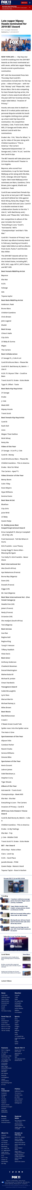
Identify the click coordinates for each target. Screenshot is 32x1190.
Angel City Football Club (20, 1038)
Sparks (16, 1043)
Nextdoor (3, 1101)
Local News (5, 954)
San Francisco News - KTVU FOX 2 (20, 1121)
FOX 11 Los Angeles (5, 30)
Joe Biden (17, 1097)
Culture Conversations (5, 1080)
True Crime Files (5, 1058)
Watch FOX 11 (20, 1048)
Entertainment (14, 30)
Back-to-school (5, 1024)
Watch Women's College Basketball (19, 1155)
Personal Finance (5, 1122)
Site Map (3, 1163)
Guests (3, 1019)
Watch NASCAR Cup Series (20, 1145)
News (3, 993)
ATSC (2, 1155)
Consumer (4, 1005)
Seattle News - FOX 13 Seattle (20, 1128)
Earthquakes (18, 1003)
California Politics (19, 1091)
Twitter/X (3, 1103)
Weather (18, 993)
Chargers (17, 1021)
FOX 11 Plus (4, 1157)
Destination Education (4, 1070)
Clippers (17, 1024)
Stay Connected (5, 1090)
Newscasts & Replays (18, 1054)
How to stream (5, 1105)
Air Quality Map (19, 1001)
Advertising (4, 1146)
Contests (3, 1135)
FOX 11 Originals (5, 1050)
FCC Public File (5, 1148)
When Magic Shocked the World (6, 1067)
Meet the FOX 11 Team (5, 1137)
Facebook (4, 1093)
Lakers (16, 1022)
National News (5, 1001)
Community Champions (4, 1063)
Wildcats (17, 1030)
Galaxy (16, 1041)
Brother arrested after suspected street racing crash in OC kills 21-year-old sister (11, 966)
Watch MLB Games (20, 1142)
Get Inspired (4, 1073)
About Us (4, 1133)
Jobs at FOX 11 (5, 1144)
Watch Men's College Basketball (19, 1152)
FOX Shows (4, 1142)
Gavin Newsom (19, 1099)
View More (26, 954)
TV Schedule (4, 1140)
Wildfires (17, 1010)
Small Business (5, 1120)
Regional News (18, 1117)
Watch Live (24, 2)
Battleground (18, 1103)
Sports (17, 1016)
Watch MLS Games (20, 1161)
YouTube (3, 1099)
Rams (16, 1019)
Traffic (16, 997)
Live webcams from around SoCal (20, 1059)
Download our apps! (6, 1106)
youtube (19, 1172)
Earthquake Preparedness (18, 1005)
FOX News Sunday (6, 1011)
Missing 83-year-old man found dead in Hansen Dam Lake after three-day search (20, 921)
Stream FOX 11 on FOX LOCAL (19, 1050)
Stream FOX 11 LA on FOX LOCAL (14, 878)
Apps (16, 1057)
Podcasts (3, 1108)
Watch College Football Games (19, 1139)
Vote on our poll (5, 1028)
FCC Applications (5, 1150)
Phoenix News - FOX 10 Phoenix (19, 1124)
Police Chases (5, 999)
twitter (13, 1172)
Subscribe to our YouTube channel (15, 936)
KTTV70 (3, 1084)
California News (5, 997)
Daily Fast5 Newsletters (4, 1111)
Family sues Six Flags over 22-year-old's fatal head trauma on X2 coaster (21, 928)
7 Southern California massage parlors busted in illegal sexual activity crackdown (20, 900)
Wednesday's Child (6, 1056)
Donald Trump (18, 1095)
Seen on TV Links (5, 1026)
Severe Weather (19, 1008)
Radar (16, 999)
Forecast (17, 995)
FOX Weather (18, 1012)
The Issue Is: (4, 1052)
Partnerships (4, 1161)
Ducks (16, 1034)
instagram (16, 1172)
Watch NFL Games (20, 1137)
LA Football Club (19, 1036)
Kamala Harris (18, 1101)
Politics (3, 1009)
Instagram (4, 1095)
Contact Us (4, 1159)
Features (4, 1048)
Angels (16, 1028)
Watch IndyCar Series (18, 1148)
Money (3, 1116)
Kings (16, 1032)
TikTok (3, 1097)
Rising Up (3, 1075)
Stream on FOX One (18, 1134)
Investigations (5, 1077)
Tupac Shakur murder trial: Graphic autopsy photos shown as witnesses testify (20, 908)
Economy (3, 1118)
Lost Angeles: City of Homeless (6, 1060)
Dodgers (17, 1026)
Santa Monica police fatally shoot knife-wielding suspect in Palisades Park (10, 958)
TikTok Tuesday (5, 1030)
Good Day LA (6, 1016)
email (22, 1172)
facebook (9, 1172)
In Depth (3, 1054)
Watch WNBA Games (18, 1158)
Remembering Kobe (6, 1082)
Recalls (3, 1007)
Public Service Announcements (5, 1152)
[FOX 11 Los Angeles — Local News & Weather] (6, 3)
